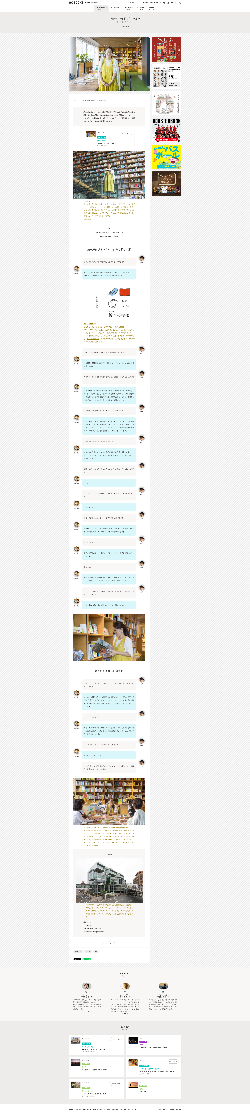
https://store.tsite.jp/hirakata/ (93, 931)
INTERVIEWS (102, 137)
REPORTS (143, 1041)
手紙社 (101, 330)
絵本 (96, 951)
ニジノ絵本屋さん (93, 339)
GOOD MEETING (90, 324)
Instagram (87, 219)
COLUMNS (86, 1063)
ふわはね (88, 951)
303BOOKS (78, 951)
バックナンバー (125, 26)
